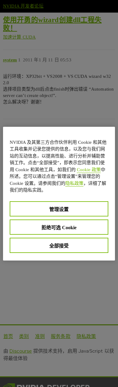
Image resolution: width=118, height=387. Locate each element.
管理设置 (59, 209)
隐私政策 (74, 183)
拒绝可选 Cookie (59, 227)
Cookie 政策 (89, 169)
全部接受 (59, 245)
